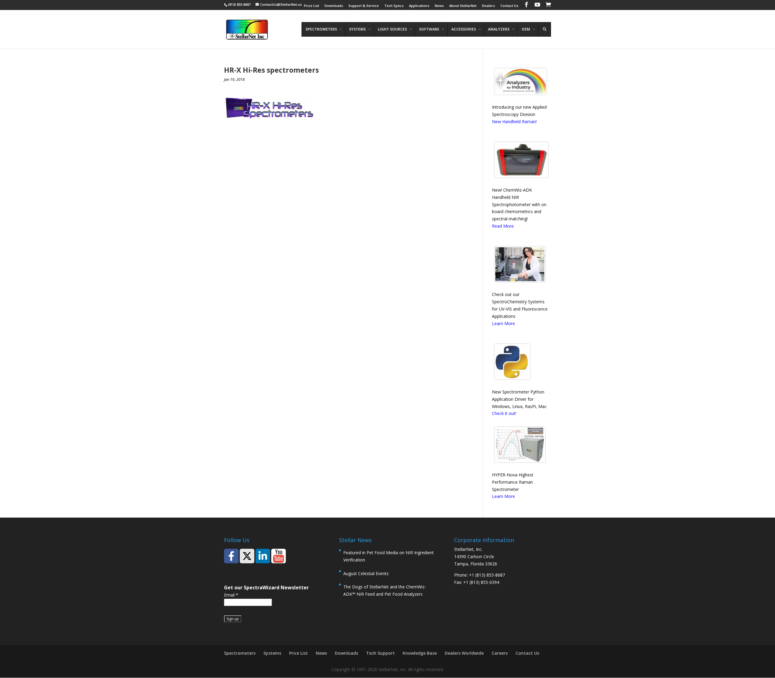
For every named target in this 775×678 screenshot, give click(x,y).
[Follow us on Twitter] (247, 556)
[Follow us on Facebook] (231, 556)
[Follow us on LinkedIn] (263, 556)
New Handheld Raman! (514, 121)
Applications (419, 6)
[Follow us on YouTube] (278, 556)
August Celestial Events (366, 573)
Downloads (334, 6)
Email (231, 595)
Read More (503, 226)
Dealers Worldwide (464, 653)
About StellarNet (463, 6)
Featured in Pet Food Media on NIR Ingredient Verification (388, 556)
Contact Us (509, 6)
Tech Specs (394, 6)
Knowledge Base (420, 653)
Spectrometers (240, 653)
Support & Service (363, 6)
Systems (272, 653)
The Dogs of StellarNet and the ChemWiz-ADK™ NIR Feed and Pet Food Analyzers (384, 590)
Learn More (503, 323)
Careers (500, 653)
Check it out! (504, 413)
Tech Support (380, 653)
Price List (311, 6)
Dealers (488, 6)
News (439, 6)
